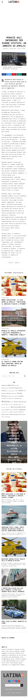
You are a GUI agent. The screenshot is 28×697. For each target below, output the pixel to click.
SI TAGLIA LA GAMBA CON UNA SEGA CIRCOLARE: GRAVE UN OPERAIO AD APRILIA (12, 363)
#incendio (4, 398)
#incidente (9, 398)
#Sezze (3, 414)
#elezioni (14, 393)
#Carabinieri (5, 388)
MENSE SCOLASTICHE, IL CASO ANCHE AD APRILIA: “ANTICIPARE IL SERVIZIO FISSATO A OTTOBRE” (14, 302)
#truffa (3, 416)
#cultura (4, 393)
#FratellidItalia (11, 396)
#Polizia (20, 404)
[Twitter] (9, 74)
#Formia (4, 396)
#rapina (3, 409)
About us (19, 692)
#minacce (17, 262)
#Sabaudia (22, 409)
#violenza (7, 416)
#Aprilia (11, 262)
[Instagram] (14, 681)
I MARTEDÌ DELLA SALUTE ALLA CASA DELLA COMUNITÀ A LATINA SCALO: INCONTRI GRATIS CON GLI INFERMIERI (13, 589)
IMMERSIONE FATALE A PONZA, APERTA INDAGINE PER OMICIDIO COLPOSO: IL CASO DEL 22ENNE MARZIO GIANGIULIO (13, 529)
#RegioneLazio (9, 409)
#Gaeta (21, 396)
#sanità (11, 412)
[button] (24, 376)
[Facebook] (4, 74)
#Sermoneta (21, 412)
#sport (7, 414)
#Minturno (11, 404)
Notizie (19, 48)
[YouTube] (19, 681)
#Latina (5, 401)
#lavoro (11, 401)
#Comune (4, 390)
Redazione (6, 48)
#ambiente (4, 385)
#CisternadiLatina (15, 388)
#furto (17, 396)
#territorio (22, 414)
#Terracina (14, 414)
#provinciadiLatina (18, 407)
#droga (9, 393)
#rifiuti (16, 409)
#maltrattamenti (5, 404)
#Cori (17, 390)
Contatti (13, 692)
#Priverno (8, 407)
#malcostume (22, 401)
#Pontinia (4, 407)
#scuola (16, 412)
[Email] (24, 74)
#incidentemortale (17, 398)
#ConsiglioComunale (11, 390)
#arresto (17, 385)
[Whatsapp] (19, 74)
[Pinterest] (14, 74)
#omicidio (16, 404)
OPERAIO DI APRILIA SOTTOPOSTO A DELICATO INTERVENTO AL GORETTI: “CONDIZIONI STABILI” (13, 333)
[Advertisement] (14, 19)
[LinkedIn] (16, 681)
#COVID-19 (22, 390)
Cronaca (23, 48)
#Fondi (19, 393)
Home (8, 692)
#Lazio (16, 401)
